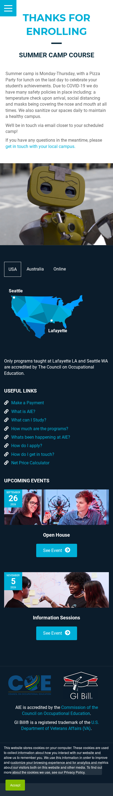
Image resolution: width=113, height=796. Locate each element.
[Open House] (56, 507)
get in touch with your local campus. (40, 146)
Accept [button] (15, 785)
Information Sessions (56, 617)
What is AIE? (23, 411)
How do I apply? (26, 445)
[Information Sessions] (56, 590)
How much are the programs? (39, 428)
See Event (52, 550)
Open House (56, 535)
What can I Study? (28, 420)
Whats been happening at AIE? (40, 437)
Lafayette (57, 330)
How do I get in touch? (32, 454)
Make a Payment (27, 402)
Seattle (16, 290)
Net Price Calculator (30, 462)
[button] (8, 8)
